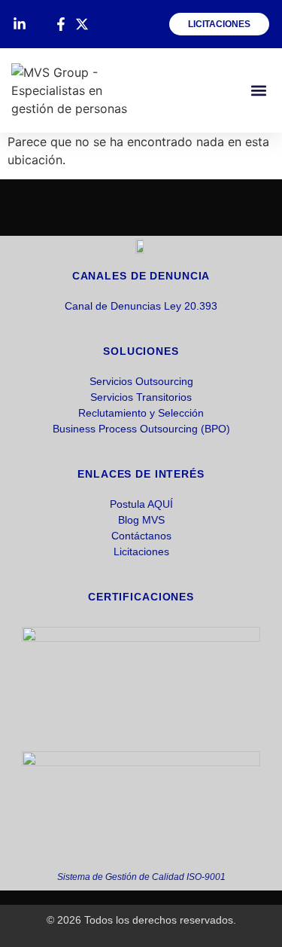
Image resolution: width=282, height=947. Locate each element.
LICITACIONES (219, 24)
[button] (258, 90)
